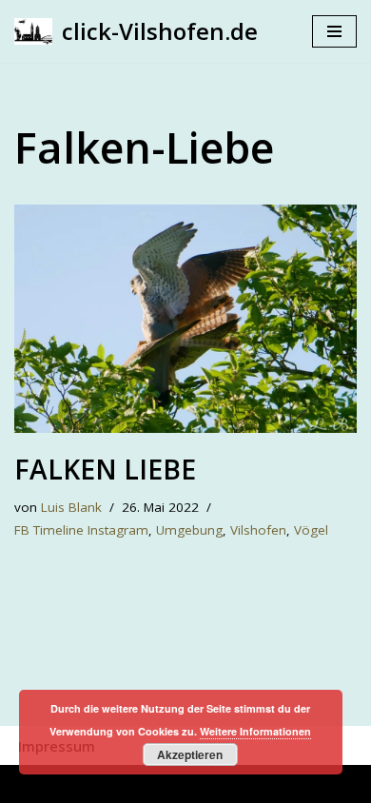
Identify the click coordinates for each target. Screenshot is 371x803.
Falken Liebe (105, 469)
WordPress (265, 783)
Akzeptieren (190, 754)
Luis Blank (71, 507)
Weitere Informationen (255, 731)
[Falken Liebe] (185, 319)
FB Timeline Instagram (81, 530)
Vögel (311, 530)
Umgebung (189, 530)
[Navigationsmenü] (334, 31)
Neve (87, 783)
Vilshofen (258, 530)
